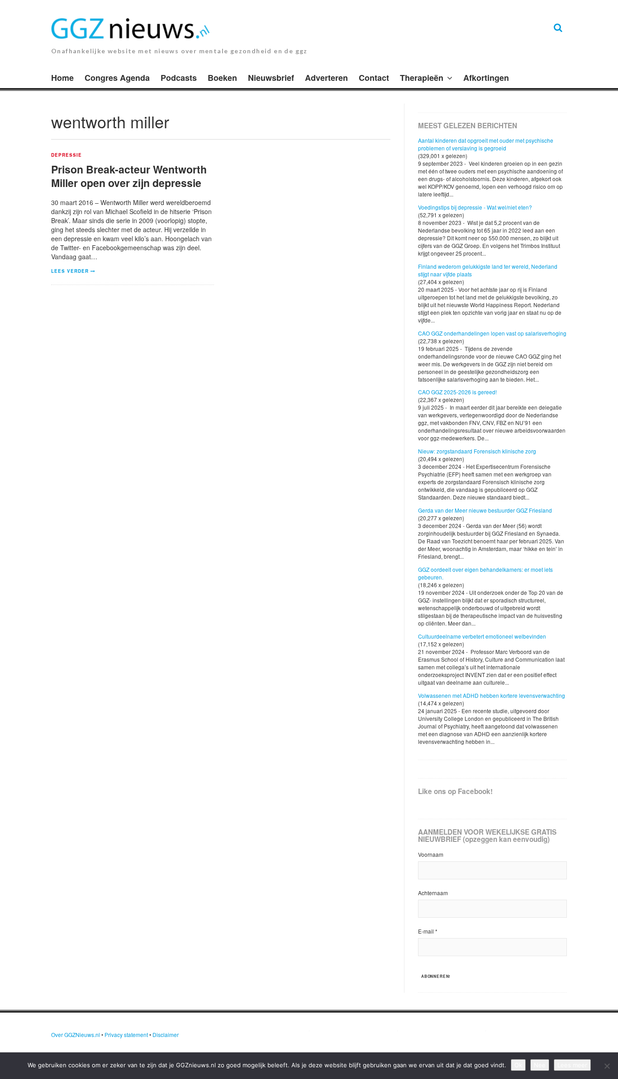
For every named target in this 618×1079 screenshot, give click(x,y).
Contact (374, 78)
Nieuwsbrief (271, 78)
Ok (518, 1065)
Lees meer (572, 1065)
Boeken (222, 78)
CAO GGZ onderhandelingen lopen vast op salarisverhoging (492, 333)
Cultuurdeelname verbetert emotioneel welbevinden (482, 636)
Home (62, 78)
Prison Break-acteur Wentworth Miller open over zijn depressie (129, 176)
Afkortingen (486, 78)
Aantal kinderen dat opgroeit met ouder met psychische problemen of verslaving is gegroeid (485, 144)
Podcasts (179, 78)
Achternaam (433, 893)
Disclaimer (165, 1034)
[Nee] (606, 1065)
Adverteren (326, 78)
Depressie (66, 155)
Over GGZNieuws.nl (75, 1034)
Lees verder (70, 271)
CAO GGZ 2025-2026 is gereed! (457, 392)
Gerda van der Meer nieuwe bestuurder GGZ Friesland (485, 510)
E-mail (427, 931)
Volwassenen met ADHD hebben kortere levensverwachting (491, 695)
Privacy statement (126, 1034)
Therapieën (421, 78)
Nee (540, 1065)
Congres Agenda (117, 78)
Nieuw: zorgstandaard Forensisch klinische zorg (477, 451)
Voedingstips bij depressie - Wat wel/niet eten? (475, 207)
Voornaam (430, 854)
